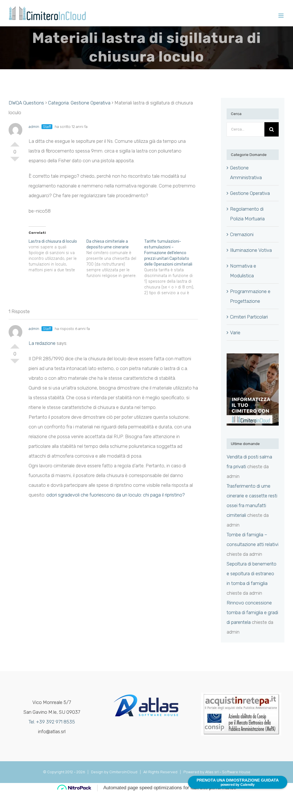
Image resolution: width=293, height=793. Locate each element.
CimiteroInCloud (123, 772)
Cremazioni (242, 234)
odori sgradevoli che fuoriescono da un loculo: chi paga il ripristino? (115, 495)
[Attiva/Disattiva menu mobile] (281, 16)
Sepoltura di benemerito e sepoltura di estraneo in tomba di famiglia (251, 573)
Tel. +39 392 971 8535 (52, 722)
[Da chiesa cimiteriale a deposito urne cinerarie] (115, 259)
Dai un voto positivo (14, 142)
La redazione (42, 343)
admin (34, 126)
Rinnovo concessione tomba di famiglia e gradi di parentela (252, 612)
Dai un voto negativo (14, 161)
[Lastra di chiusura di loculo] (57, 256)
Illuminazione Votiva (251, 250)
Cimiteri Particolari (249, 317)
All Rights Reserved (161, 772)
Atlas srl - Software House (227, 772)
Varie (235, 332)
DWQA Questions (26, 103)
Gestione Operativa (250, 193)
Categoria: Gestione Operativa (79, 103)
